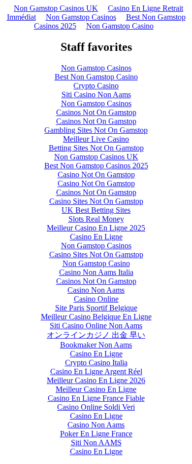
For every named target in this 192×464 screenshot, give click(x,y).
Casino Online (96, 299)
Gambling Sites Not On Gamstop (96, 130)
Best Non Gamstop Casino (96, 77)
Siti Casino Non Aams (96, 94)
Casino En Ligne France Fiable (96, 398)
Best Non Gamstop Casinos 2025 (96, 165)
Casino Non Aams (96, 290)
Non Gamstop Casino (120, 26)
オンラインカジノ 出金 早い (96, 335)
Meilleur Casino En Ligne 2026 (96, 380)
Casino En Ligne (96, 236)
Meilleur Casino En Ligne (96, 389)
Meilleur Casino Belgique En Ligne (96, 316)
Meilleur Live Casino (96, 139)
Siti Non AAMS (96, 442)
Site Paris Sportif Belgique (96, 308)
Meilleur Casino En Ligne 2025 (96, 228)
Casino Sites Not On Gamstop (96, 201)
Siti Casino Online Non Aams (96, 325)
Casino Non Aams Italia (96, 272)
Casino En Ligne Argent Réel (96, 371)
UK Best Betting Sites (96, 210)
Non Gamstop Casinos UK (56, 8)
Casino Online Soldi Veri (96, 407)
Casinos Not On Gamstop (96, 112)
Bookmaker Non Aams (96, 345)
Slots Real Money (96, 219)
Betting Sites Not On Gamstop (96, 148)
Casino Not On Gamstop (96, 174)
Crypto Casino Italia (96, 362)
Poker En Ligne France (96, 433)
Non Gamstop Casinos (81, 17)
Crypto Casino (96, 85)
